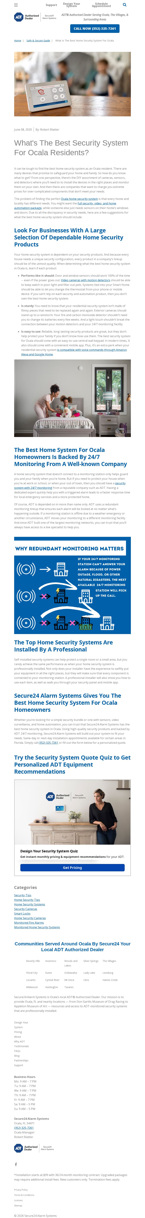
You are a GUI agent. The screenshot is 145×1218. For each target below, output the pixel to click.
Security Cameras (25, 909)
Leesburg (108, 972)
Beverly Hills (33, 961)
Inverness (50, 961)
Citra (86, 980)
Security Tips (22, 895)
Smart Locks (22, 913)
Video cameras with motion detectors (85, 280)
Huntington (51, 987)
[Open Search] (124, 5)
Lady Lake (89, 972)
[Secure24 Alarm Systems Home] (35, 17)
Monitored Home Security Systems (37, 927)
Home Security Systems (29, 904)
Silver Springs (90, 961)
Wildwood (31, 987)
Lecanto (31, 980)
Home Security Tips (27, 900)
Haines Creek (110, 980)
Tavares (69, 987)
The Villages (109, 961)
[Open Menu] (16, 5)
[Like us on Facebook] (16, 1165)
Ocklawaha (70, 972)
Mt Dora (69, 980)
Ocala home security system (79, 199)
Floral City (31, 972)
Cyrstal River (52, 980)
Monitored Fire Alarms (29, 923)
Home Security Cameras (30, 918)
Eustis (48, 972)
